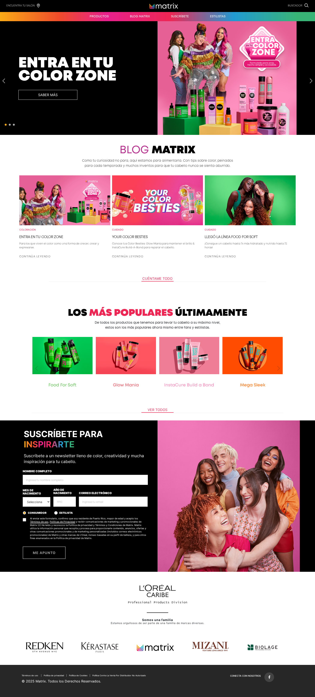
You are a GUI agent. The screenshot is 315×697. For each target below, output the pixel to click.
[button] (6, 125)
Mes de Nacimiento (32, 492)
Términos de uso (39, 521)
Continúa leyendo (35, 256)
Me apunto (44, 553)
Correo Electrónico (95, 493)
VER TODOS (157, 410)
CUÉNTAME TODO (157, 278)
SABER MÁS (48, 95)
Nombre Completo (37, 471)
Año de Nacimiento (62, 491)
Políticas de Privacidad (62, 521)
